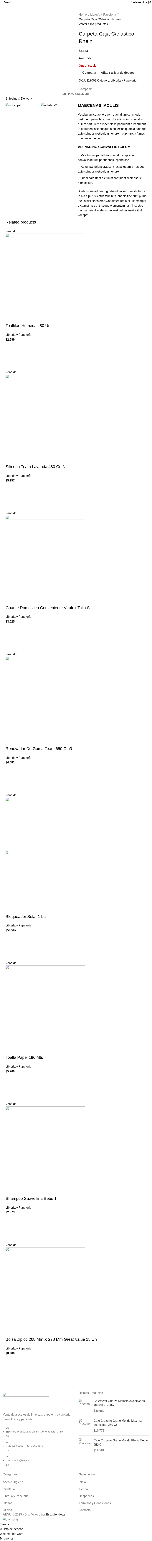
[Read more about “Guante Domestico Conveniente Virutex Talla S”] (10, 638)
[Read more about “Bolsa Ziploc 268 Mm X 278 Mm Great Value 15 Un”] (10, 1369)
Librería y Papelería (103, 14)
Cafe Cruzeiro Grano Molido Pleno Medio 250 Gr (121, 1442)
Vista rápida (10, 365)
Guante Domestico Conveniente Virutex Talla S (48, 607)
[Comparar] (10, 318)
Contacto (85, 1510)
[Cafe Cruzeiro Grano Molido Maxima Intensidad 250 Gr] (85, 1426)
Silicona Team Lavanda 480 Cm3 (35, 466)
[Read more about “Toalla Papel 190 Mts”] (10, 1087)
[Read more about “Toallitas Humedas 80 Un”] (10, 355)
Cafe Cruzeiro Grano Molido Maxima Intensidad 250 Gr (118, 1422)
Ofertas (7, 1503)
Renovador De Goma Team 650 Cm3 (39, 748)
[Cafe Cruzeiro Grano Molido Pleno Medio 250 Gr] (85, 1445)
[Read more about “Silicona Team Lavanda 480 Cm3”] (10, 497)
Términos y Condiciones (95, 1503)
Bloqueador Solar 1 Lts (26, 916)
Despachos (86, 1496)
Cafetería (9, 1489)
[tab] (76, 94)
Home (83, 14)
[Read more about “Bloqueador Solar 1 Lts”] (10, 946)
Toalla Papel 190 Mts (24, 1057)
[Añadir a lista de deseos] (10, 346)
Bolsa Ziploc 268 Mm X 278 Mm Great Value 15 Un (51, 1339)
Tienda (83, 1489)
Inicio (82, 1482)
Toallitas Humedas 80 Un (28, 325)
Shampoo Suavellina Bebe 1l (31, 1198)
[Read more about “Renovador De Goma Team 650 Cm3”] (10, 779)
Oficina (7, 1510)
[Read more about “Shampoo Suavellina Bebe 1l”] (10, 1228)
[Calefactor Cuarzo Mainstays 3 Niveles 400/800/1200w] (85, 1406)
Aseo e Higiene (13, 1482)
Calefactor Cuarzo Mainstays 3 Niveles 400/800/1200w (119, 1403)
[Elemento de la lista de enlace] (38, 1448)
